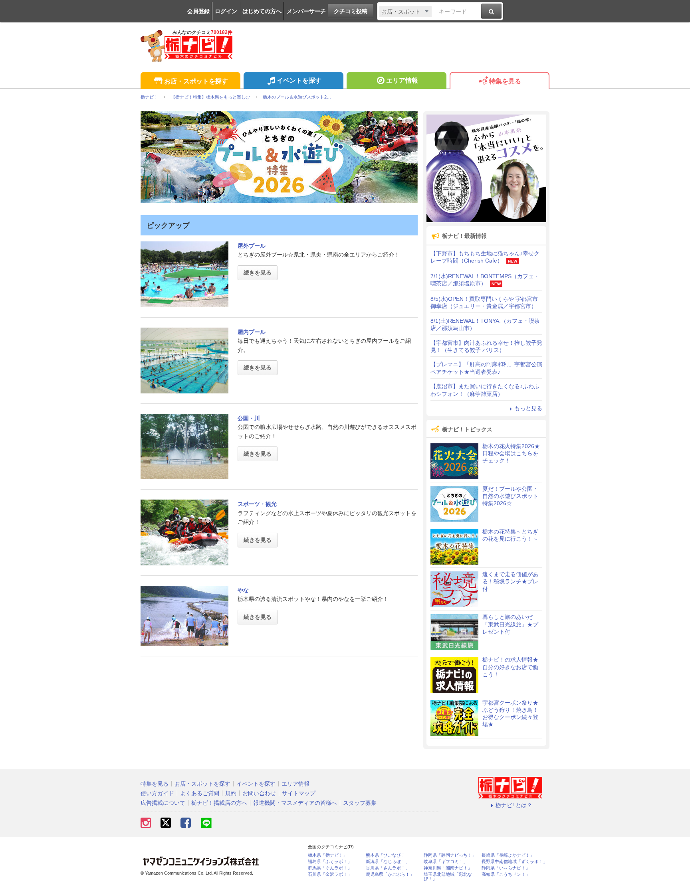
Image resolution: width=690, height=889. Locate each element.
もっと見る (528, 408)
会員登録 (198, 11)
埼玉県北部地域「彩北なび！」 (448, 876)
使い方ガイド (157, 793)
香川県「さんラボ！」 (388, 868)
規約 (230, 793)
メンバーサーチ (306, 11)
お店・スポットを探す (196, 81)
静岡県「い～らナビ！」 (506, 868)
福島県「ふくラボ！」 (330, 861)
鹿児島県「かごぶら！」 (390, 874)
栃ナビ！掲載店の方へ (219, 803)
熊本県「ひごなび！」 (388, 855)
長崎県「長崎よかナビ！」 (508, 855)
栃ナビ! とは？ (514, 805)
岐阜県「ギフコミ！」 (446, 861)
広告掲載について (163, 803)
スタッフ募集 (360, 803)
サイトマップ (298, 793)
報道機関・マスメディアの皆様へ (295, 803)
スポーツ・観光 (257, 504)
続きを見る (258, 272)
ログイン (226, 11)
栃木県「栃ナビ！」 (327, 855)
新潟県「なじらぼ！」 (388, 861)
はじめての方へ (262, 11)
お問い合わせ (259, 793)
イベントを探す (299, 80)
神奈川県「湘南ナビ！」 (448, 868)
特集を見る (505, 81)
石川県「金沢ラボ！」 (330, 874)
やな (243, 590)
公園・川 (249, 418)
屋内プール (252, 332)
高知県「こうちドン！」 (506, 874)
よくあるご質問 (199, 793)
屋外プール (252, 246)
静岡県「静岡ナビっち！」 (450, 855)
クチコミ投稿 (350, 11)
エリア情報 (402, 80)
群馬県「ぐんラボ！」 (330, 868)
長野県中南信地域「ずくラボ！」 (514, 861)
